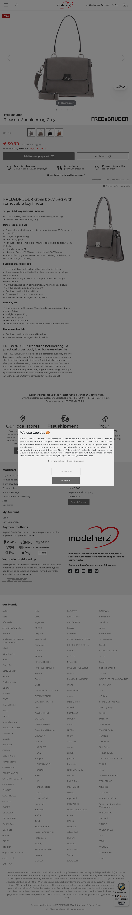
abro (4, 616)
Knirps (38, 855)
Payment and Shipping (80, 492)
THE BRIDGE (106, 753)
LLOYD (71, 656)
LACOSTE (72, 611)
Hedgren (39, 758)
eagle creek (8, 858)
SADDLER (72, 860)
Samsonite (105, 616)
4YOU (5, 611)
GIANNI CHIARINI (44, 701)
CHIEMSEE (8, 784)
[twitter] (78, 571)
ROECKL (71, 843)
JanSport (39, 809)
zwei (101, 858)
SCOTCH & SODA (108, 650)
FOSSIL (38, 650)
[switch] (121, 903)
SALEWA (103, 611)
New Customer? (10, 522)
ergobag (39, 622)
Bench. (6, 659)
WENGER (104, 846)
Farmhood (40, 639)
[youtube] (85, 571)
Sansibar (103, 622)
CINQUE (6, 790)
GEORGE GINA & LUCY (46, 690)
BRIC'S (5, 716)
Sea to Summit (107, 667)
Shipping (37, 145)
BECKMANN (8, 654)
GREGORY (40, 735)
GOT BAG (39, 718)
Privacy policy (9, 488)
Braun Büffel (9, 704)
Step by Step (106, 707)
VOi (101, 835)
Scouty (102, 662)
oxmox (70, 753)
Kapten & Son (42, 826)
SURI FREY (104, 724)
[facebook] (71, 571)
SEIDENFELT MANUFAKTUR (113, 679)
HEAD (38, 753)
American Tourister (12, 628)
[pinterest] (98, 571)
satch (102, 628)
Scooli (102, 645)
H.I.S (37, 781)
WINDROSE (105, 852)
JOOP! (38, 815)
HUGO (38, 792)
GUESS (38, 741)
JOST (37, 821)
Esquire (39, 633)
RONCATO (72, 849)
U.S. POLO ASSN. (108, 798)
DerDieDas (8, 824)
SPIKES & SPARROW (109, 701)
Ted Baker (104, 747)
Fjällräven (40, 645)
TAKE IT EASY (106, 730)
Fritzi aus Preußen (44, 667)
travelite (103, 786)
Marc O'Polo (73, 701)
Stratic (102, 713)
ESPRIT (38, 628)
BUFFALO (7, 733)
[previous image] (8, 58)
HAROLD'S (40, 747)
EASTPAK (7, 863)
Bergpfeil (7, 665)
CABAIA (6, 750)
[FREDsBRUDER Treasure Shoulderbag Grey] (56, 111)
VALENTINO (105, 812)
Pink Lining (73, 786)
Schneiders (105, 633)
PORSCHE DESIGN (77, 809)
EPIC (37, 616)
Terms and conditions (13, 479)
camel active (9, 761)
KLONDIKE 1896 (43, 849)
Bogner (6, 687)
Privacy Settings (10, 492)
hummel (39, 804)
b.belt (5, 648)
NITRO (70, 730)
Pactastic (72, 764)
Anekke (6, 633)
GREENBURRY (42, 724)
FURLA (38, 673)
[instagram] (91, 571)
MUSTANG (72, 713)
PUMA (70, 815)
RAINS (70, 821)
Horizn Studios (42, 786)
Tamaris (103, 735)
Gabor (38, 679)
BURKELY (7, 744)
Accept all (66, 480)
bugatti (6, 739)
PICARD (71, 775)
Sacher (70, 855)
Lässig (70, 628)
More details (66, 471)
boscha (6, 693)
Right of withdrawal (12, 484)
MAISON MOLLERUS (78, 667)
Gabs (37, 684)
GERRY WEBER (43, 696)
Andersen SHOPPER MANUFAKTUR (13, 641)
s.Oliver (103, 696)
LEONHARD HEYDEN (78, 639)
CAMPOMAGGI (10, 773)
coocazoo (7, 801)
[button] (103, 156)
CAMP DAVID (9, 767)
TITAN (102, 769)
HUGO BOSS (41, 798)
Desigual (7, 829)
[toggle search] (16, 5)
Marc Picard (73, 690)
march (70, 696)
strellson (103, 718)
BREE (5, 710)
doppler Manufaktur (13, 852)
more (31, 535)
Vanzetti (103, 818)
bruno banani (9, 722)
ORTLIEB (71, 741)
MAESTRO (72, 662)
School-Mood (106, 639)
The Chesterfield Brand (111, 758)
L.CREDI (39, 860)
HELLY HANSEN (43, 764)
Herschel (39, 769)
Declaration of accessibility (16, 496)
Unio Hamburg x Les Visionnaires (110, 805)
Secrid (102, 673)
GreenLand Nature (45, 730)
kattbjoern (40, 838)
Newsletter (74, 496)
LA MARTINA (73, 616)
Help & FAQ (74, 488)
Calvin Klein (8, 756)
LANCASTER (73, 622)
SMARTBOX (105, 684)
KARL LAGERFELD (44, 832)
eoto (37, 611)
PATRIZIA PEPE (75, 769)
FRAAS (38, 656)
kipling (38, 843)
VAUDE (103, 824)
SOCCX (103, 690)
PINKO (70, 792)
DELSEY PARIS (10, 818)
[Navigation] (6, 5)
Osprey (71, 747)
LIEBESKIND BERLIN (78, 645)
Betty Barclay (9, 671)
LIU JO (70, 650)
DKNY (5, 841)
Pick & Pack (73, 781)
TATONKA (104, 741)
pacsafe (71, 758)
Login (5, 517)
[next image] (123, 58)
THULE (103, 764)
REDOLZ (71, 826)
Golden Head (42, 713)
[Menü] (127, 883)
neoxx (70, 724)
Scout (102, 656)
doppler (6, 846)
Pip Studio (72, 798)
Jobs (4, 500)
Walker (103, 841)
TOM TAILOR (105, 781)
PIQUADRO (73, 804)
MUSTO (71, 718)
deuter (5, 835)
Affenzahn (7, 622)
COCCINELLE (9, 795)
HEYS (38, 775)
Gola (37, 707)
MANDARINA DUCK (77, 679)
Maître (70, 673)
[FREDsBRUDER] (110, 119)
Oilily (70, 735)
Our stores (7, 505)
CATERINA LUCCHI (12, 778)
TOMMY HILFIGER (108, 775)
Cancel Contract (79, 502)
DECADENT (8, 812)
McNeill (71, 707)
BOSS (5, 699)
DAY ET (6, 807)
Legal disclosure (10, 475)
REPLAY (71, 838)
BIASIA (5, 676)
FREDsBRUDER (13, 115)
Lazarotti (71, 633)
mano (70, 684)
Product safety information (118, 186)
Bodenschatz (9, 682)
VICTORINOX (106, 829)
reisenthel (72, 832)
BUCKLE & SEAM (11, 727)
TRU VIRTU (104, 792)
